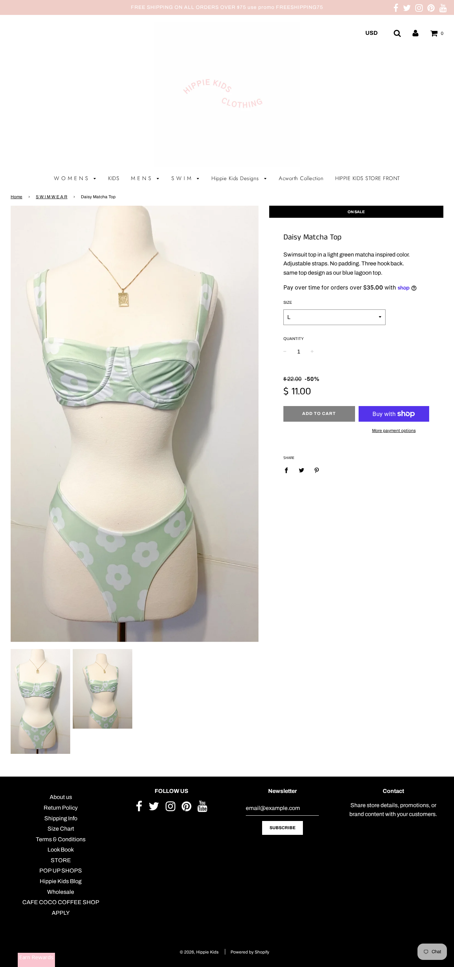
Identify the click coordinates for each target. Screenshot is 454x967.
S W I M (182, 178)
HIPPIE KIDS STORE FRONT (367, 178)
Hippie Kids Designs (236, 178)
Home (16, 196)
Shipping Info (60, 818)
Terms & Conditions (60, 839)
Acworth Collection (301, 178)
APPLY (61, 913)
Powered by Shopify (250, 952)
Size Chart (61, 829)
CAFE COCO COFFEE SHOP (60, 902)
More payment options (394, 430)
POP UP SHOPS (60, 871)
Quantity (293, 338)
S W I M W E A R (51, 196)
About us (61, 797)
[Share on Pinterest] (317, 470)
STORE (61, 860)
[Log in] (416, 33)
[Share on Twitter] (301, 470)
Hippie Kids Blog (61, 881)
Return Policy (61, 808)
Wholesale (60, 892)
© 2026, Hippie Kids (199, 952)
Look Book (61, 850)
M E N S (142, 178)
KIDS (113, 178)
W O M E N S (72, 178)
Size (287, 302)
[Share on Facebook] (288, 470)
